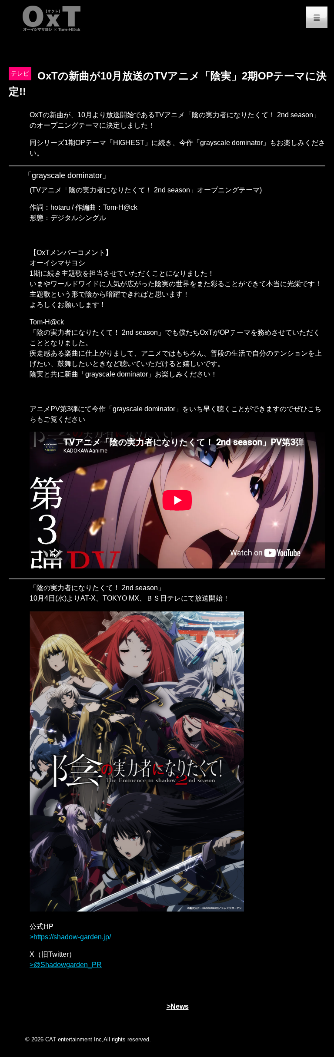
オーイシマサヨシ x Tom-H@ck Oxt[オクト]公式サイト (52, 17)
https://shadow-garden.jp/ (72, 937)
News (179, 1006)
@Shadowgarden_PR (67, 964)
